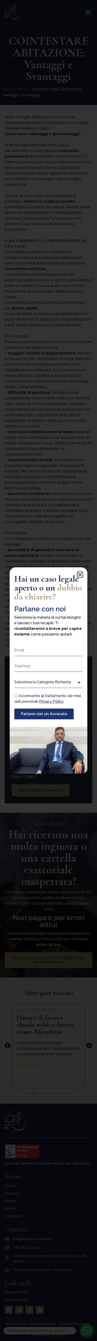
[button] (80, 574)
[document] (48, 670)
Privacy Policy (51, 701)
